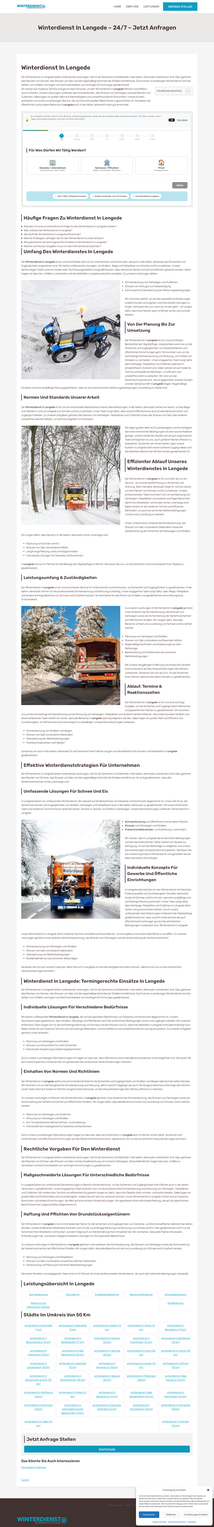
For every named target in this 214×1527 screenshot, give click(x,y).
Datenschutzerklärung (177, 1521)
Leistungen (151, 6)
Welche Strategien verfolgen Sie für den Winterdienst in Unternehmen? (64, 238)
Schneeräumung (38, 1294)
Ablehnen (171, 1514)
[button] (208, 1490)
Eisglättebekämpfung (107, 1294)
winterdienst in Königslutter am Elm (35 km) (38, 1379)
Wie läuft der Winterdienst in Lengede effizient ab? (52, 234)
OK (171, 120)
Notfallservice (176, 1303)
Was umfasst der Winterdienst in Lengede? (48, 230)
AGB (127, 1505)
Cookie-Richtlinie (159, 1521)
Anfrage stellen (180, 6)
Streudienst (72, 1294)
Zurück (25, 1480)
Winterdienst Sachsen (33, 1467)
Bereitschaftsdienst (141, 1294)
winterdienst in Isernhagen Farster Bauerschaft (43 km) (72, 1409)
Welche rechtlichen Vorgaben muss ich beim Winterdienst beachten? (62, 246)
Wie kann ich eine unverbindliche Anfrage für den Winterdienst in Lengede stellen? (70, 226)
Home (117, 6)
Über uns (132, 6)
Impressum (192, 1521)
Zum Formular (107, 1449)
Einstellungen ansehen (196, 1514)
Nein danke (182, 120)
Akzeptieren (149, 1514)
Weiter (179, 185)
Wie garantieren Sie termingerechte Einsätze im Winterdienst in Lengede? (65, 242)
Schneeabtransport (176, 1294)
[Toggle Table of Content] (186, 90)
